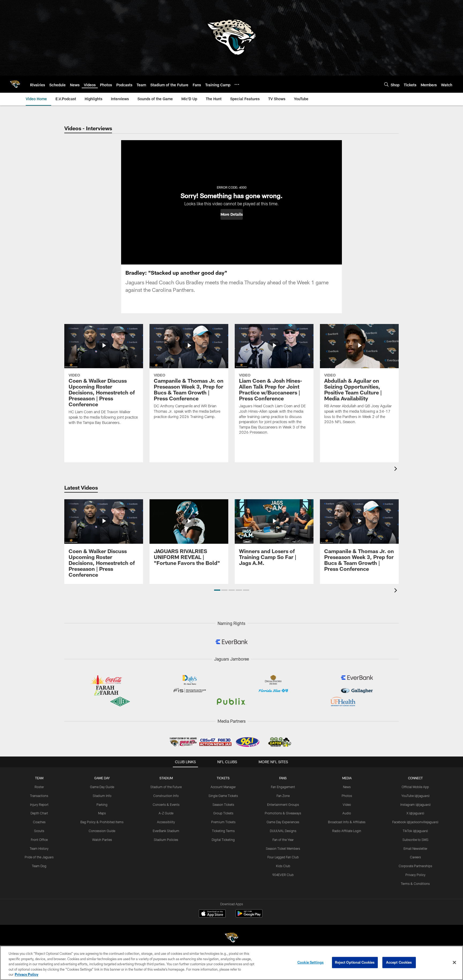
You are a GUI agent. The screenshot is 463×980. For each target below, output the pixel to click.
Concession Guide (102, 831)
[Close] (454, 962)
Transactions (39, 796)
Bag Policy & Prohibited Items (102, 822)
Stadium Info (102, 796)
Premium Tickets (223, 822)
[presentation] (396, 469)
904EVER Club (283, 875)
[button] (232, 214)
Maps (102, 813)
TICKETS (223, 778)
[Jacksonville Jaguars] (231, 938)
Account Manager (223, 787)
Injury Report (39, 804)
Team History (39, 848)
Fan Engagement (283, 787)
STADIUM (166, 778)
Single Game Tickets (223, 796)
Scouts (39, 831)
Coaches (39, 822)
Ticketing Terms (223, 831)
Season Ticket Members (283, 848)
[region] (231, 963)
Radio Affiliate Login (346, 831)
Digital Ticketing (223, 839)
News (347, 787)
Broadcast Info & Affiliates (346, 822)
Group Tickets (223, 813)
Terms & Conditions (415, 883)
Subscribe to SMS (415, 839)
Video (347, 804)
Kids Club (283, 866)
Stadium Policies (166, 839)
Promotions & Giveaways (283, 813)
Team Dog (39, 866)
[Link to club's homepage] (15, 84)
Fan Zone (283, 796)
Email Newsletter (415, 848)
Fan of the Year (283, 839)
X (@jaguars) (415, 813)
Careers (415, 857)
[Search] (386, 84)
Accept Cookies (399, 962)
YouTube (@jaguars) (415, 796)
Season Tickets (223, 804)
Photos (347, 796)
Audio (346, 813)
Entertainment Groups (283, 804)
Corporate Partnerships (415, 866)
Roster (39, 787)
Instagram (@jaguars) (415, 804)
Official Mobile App (415, 787)
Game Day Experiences (283, 822)
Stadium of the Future (166, 787)
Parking (101, 804)
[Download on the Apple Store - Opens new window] (212, 914)
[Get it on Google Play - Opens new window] (249, 916)
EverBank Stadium (166, 831)
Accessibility (166, 822)
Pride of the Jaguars (39, 857)
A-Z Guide (166, 813)
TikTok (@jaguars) (415, 831)
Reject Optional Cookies (355, 962)
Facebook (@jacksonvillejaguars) (415, 822)
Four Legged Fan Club (283, 857)
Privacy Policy (415, 875)
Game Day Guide (102, 787)
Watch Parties (102, 839)
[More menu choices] (237, 84)
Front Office (39, 839)
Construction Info (166, 796)
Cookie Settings (310, 962)
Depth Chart (39, 813)
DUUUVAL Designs (283, 831)
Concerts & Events (166, 804)
